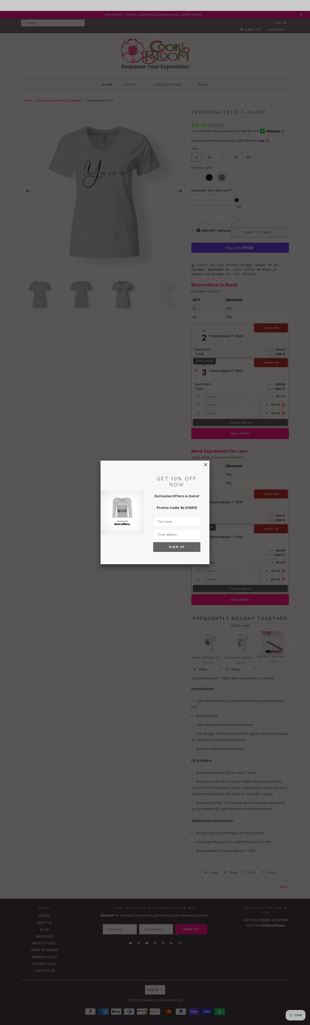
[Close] (205, 465)
